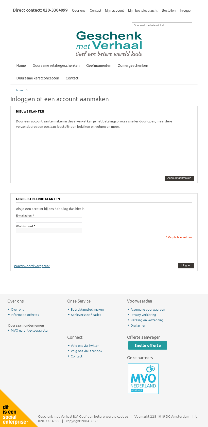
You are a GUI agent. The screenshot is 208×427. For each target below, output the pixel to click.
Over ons (78, 10)
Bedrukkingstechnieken (87, 309)
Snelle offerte (147, 345)
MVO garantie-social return (30, 330)
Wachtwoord (24, 226)
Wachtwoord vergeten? (32, 266)
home (20, 90)
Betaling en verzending (147, 320)
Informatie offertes (25, 314)
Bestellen (169, 10)
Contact (95, 10)
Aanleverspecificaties (86, 314)
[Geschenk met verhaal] (109, 27)
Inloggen (186, 10)
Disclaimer (138, 325)
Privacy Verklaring (143, 314)
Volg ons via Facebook (86, 351)
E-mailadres (24, 215)
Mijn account (114, 10)
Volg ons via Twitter (85, 345)
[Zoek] (128, 24)
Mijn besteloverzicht (143, 10)
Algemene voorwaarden (148, 309)
